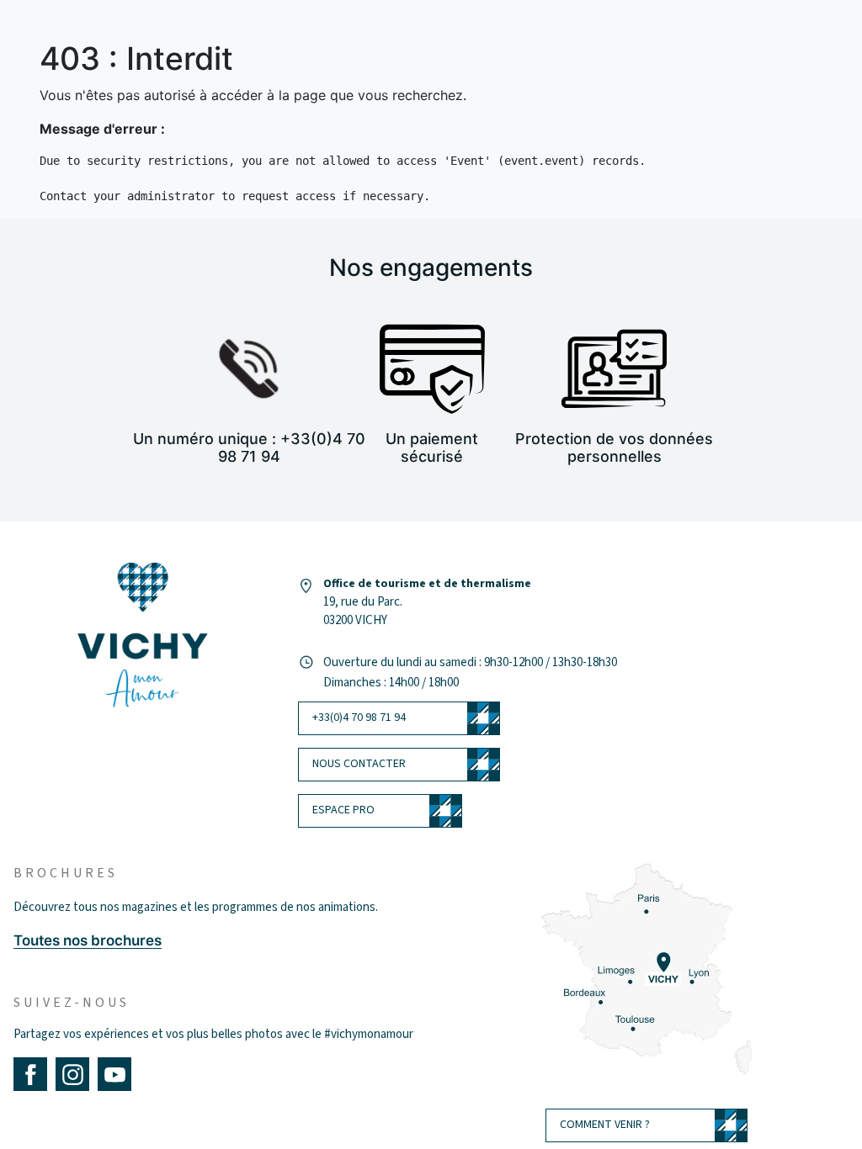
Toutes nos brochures (87, 940)
